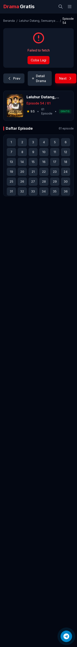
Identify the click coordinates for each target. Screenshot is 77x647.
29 (55, 181)
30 (66, 181)
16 (43, 162)
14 (22, 162)
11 (55, 152)
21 (33, 171)
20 (22, 171)
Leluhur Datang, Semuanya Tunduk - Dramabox (38, 20)
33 (33, 191)
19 (11, 171)
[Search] (60, 6)
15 (33, 162)
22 (44, 171)
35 (54, 191)
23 (55, 171)
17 (54, 162)
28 (44, 181)
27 (33, 181)
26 (22, 181)
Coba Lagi (38, 60)
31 (11, 191)
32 (22, 191)
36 (66, 191)
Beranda (9, 20)
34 (44, 191)
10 (43, 152)
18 (65, 162)
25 (11, 181)
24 (66, 171)
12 (65, 152)
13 (11, 162)
